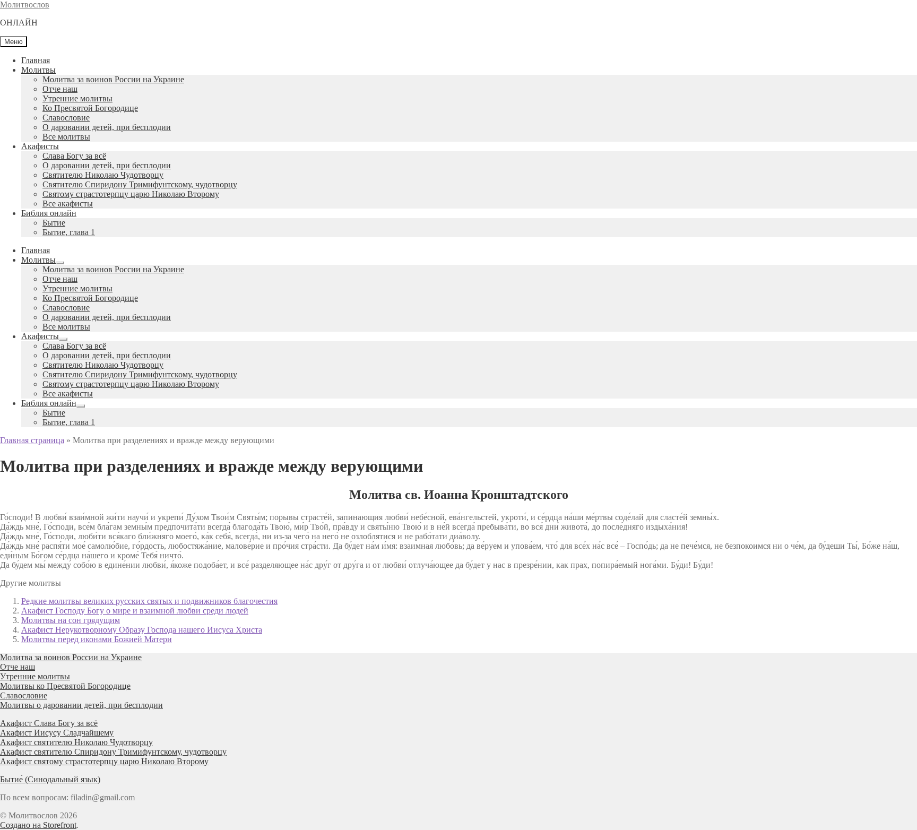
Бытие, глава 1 (68, 232)
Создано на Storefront (38, 824)
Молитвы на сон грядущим (70, 620)
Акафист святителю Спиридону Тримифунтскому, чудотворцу (113, 751)
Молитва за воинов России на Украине (113, 79)
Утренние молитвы (77, 98)
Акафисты (40, 146)
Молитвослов (24, 4)
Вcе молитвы (66, 136)
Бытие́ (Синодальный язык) (50, 779)
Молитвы (38, 69)
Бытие (53, 222)
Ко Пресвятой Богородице (90, 108)
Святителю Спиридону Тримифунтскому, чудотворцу (139, 184)
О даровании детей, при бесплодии (106, 127)
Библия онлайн (48, 213)
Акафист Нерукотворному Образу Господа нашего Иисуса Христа (141, 629)
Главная (35, 60)
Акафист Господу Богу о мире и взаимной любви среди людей (134, 610)
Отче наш (59, 88)
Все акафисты (67, 203)
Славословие (66, 117)
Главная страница (32, 440)
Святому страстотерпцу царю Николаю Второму (130, 193)
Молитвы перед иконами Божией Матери (96, 639)
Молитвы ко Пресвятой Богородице (65, 685)
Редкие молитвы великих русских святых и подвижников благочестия (149, 601)
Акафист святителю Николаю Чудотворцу (76, 742)
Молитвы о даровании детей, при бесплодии (81, 705)
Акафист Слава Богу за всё (49, 723)
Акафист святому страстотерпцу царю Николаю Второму (104, 761)
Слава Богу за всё (74, 155)
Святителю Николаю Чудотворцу (102, 174)
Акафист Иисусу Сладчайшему (57, 732)
